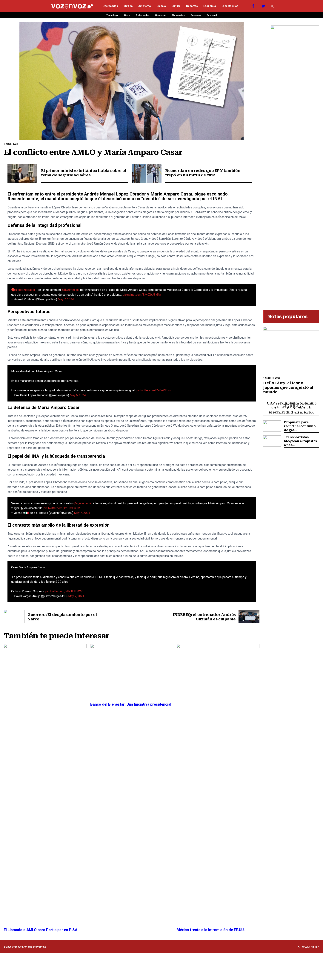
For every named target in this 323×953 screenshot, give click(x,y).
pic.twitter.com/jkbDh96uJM (62, 508)
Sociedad (212, 15)
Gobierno (195, 15)
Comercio (160, 15)
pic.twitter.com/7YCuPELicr (153, 390)
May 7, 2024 (66, 299)
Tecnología (112, 15)
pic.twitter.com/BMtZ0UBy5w (142, 294)
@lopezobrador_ (26, 290)
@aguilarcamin (82, 503)
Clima (127, 15)
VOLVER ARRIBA (310, 947)
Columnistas (142, 15)
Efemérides (178, 15)
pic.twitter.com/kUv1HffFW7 (63, 591)
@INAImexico (70, 290)
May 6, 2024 (78, 395)
